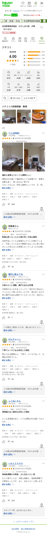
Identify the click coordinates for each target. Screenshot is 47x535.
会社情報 (15, 529)
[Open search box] (5, 98)
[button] (9, 117)
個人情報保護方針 (28, 529)
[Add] (41, 27)
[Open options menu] (43, 133)
